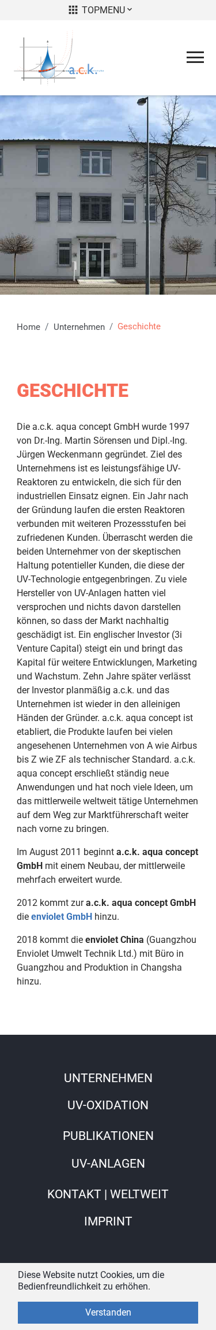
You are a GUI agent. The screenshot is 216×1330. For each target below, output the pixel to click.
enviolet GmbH (61, 916)
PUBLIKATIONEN (108, 1136)
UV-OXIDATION (108, 1105)
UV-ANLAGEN (108, 1164)
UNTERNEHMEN (108, 1078)
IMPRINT (108, 1221)
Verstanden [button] (108, 1312)
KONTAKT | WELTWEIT (108, 1194)
